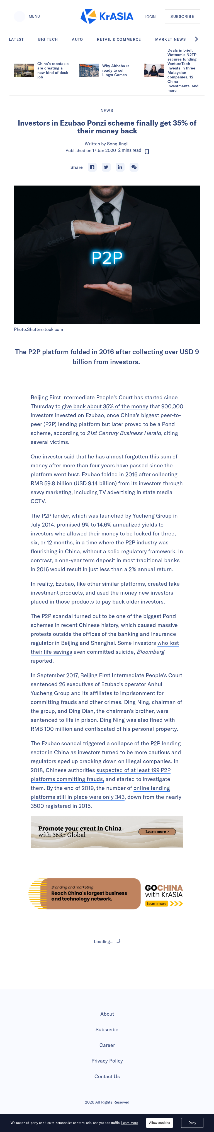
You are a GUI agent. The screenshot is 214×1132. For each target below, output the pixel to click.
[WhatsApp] (134, 167)
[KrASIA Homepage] (107, 16)
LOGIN (150, 17)
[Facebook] (92, 167)
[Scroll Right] (199, 39)
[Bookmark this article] (147, 151)
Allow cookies (159, 1123)
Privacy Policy (107, 1061)
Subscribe (107, 1029)
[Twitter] (106, 167)
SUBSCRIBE (182, 16)
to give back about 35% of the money (101, 406)
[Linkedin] (120, 167)
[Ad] (107, 893)
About (107, 1014)
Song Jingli (117, 143)
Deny (192, 1123)
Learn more (129, 1123)
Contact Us (107, 1076)
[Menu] (19, 16)
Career (107, 1045)
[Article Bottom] (107, 832)
